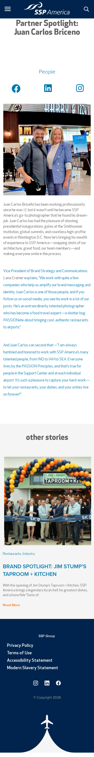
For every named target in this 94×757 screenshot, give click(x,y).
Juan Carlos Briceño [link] (18, 205)
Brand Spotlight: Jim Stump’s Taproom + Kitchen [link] (44, 570)
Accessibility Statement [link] (29, 660)
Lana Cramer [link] (13, 278)
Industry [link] (29, 554)
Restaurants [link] (12, 554)
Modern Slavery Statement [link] (32, 668)
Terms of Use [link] (19, 653)
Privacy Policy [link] (20, 646)
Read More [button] (11, 605)
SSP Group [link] (47, 635)
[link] (47, 8)
